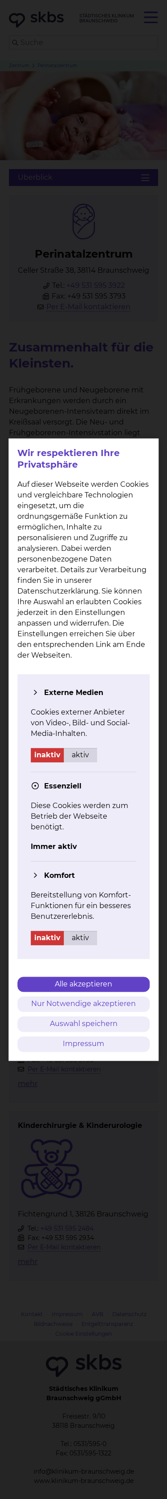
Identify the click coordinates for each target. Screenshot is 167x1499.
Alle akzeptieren (83, 984)
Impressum (83, 1043)
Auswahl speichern (84, 1024)
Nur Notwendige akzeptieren (83, 1004)
